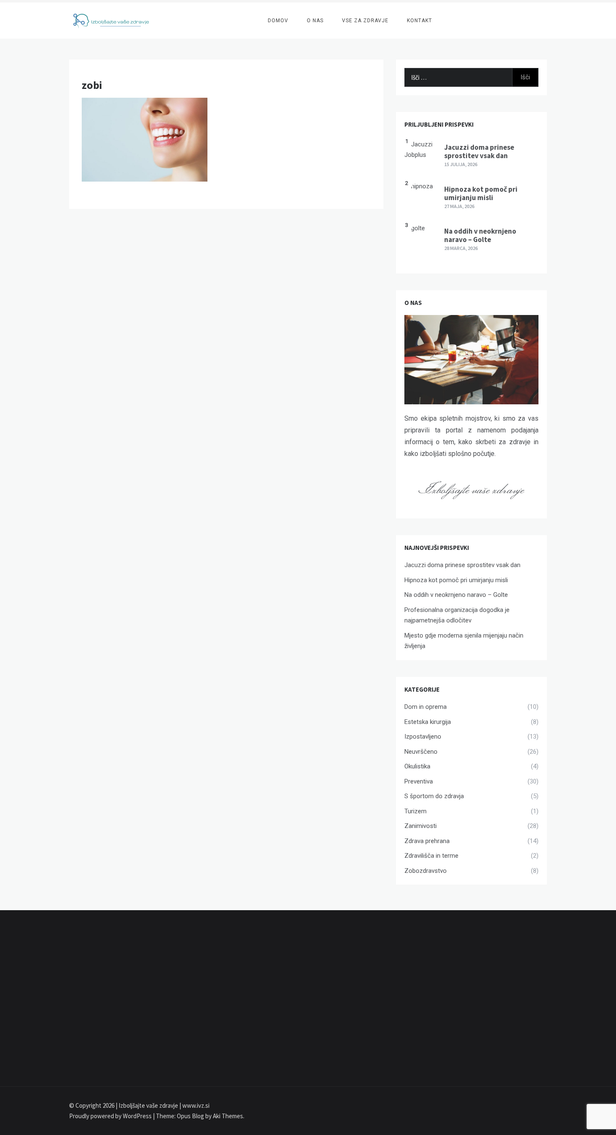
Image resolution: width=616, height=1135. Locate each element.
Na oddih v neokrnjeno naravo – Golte (480, 235)
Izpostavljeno (422, 736)
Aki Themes (228, 1116)
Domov (278, 20)
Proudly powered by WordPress (111, 1116)
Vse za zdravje (365, 20)
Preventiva (418, 781)
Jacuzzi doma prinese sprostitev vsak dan (479, 151)
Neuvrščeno (420, 751)
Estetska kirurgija (427, 722)
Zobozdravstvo (425, 871)
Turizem (415, 811)
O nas (315, 20)
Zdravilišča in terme (431, 855)
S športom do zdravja (434, 796)
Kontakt (419, 20)
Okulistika (417, 766)
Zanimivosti (420, 826)
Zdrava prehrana (427, 841)
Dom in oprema (425, 707)
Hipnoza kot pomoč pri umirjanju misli (481, 193)
